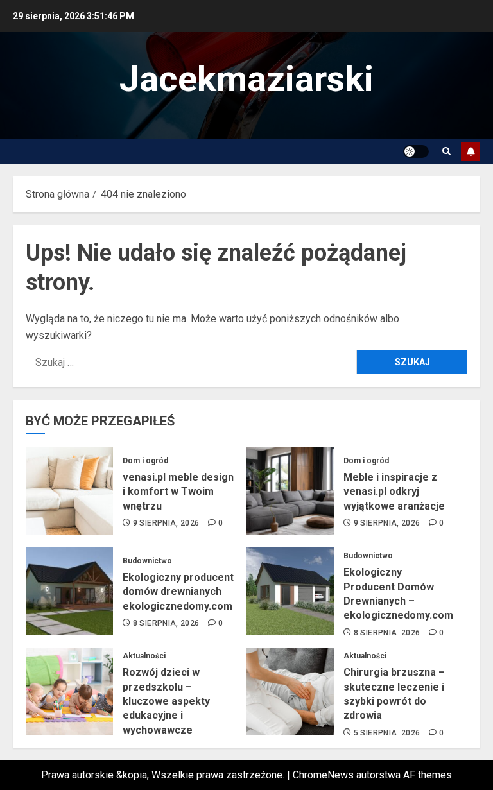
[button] (446, 151)
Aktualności (144, 655)
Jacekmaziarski (246, 79)
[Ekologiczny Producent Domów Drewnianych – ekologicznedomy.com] (290, 591)
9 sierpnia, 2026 (166, 523)
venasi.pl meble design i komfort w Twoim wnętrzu (178, 491)
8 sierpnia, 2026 (166, 623)
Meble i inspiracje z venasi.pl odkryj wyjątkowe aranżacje (394, 491)
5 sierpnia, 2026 (387, 732)
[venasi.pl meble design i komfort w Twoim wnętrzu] (69, 491)
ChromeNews (323, 775)
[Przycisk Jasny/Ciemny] (416, 151)
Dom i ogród (145, 460)
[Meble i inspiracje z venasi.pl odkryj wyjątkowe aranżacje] (290, 491)
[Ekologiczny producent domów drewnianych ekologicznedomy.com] (69, 591)
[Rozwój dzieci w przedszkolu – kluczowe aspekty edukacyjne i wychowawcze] (69, 691)
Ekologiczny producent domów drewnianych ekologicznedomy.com (178, 591)
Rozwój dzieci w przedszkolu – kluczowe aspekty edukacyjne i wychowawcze (166, 701)
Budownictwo (147, 560)
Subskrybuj (470, 151)
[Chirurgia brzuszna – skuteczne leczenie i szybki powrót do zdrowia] (290, 691)
